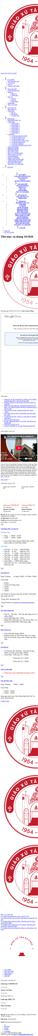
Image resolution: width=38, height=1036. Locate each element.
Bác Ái (13, 112)
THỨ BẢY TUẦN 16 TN (11, 424)
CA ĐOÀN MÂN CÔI (17, 139)
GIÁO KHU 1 (15, 128)
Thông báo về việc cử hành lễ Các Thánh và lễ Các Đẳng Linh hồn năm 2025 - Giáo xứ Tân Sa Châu (20, 400)
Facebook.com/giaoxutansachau (23, 602)
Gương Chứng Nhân (13, 86)
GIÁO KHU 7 (15, 133)
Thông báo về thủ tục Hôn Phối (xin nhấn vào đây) (19, 673)
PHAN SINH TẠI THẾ (14, 154)
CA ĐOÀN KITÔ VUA (18, 137)
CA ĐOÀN (11, 134)
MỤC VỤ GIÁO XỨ (7, 914)
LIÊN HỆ (10, 167)
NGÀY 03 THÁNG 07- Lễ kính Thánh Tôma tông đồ (19, 426)
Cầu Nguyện (11, 83)
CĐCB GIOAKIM (13, 147)
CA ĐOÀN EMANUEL (18, 142)
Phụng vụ (10, 92)
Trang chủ (7, 231)
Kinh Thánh (14, 101)
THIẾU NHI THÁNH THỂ (16, 159)
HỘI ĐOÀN (7, 974)
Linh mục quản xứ (6, 979)
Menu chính (4, 966)
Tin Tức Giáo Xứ (9, 232)
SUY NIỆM (7, 969)
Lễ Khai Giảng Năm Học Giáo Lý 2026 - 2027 (15, 916)
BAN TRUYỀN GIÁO (14, 162)
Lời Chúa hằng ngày (13, 81)
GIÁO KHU (11, 122)
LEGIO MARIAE (13, 156)
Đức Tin (10, 97)
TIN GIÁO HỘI (9, 971)
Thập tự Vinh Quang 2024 (11, 419)
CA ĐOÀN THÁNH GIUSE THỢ (21, 145)
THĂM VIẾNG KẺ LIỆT (15, 161)
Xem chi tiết (4, 479)
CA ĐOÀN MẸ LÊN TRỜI (19, 136)
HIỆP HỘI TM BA (13, 150)
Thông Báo (11, 111)
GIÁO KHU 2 (15, 123)
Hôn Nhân (14, 114)
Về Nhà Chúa (15, 115)
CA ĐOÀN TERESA (17, 144)
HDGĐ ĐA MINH (13, 148)
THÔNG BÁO (5, 701)
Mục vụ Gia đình (12, 104)
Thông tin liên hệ (5, 1011)
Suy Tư (10, 84)
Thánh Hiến (11, 103)
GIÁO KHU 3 (15, 125)
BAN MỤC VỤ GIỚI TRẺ (15, 164)
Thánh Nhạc (14, 95)
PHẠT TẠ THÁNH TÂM (15, 153)
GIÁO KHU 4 (15, 126)
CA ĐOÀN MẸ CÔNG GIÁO (20, 140)
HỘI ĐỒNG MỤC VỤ (14, 120)
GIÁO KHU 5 (15, 129)
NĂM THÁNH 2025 (14, 90)
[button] (21, 174)
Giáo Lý (13, 98)
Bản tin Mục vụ (12, 109)
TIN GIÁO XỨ (8, 973)
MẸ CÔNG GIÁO (13, 151)
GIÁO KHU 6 (15, 131)
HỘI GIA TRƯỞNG (14, 158)
